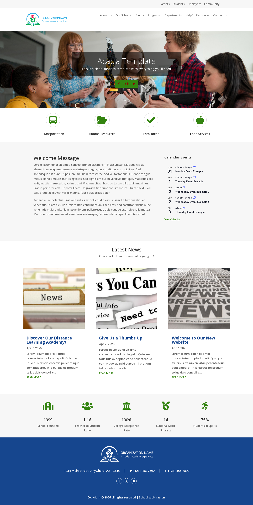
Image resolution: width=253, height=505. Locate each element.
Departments (173, 15)
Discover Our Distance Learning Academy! (49, 340)
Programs (154, 15)
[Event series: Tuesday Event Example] (194, 177)
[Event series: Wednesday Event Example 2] (184, 187)
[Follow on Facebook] (119, 481)
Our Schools (123, 15)
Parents (165, 4)
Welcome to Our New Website (193, 340)
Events (139, 15)
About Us (106, 15)
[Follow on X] (126, 481)
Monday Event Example (189, 171)
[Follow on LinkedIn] (134, 481)
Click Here (126, 83)
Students (179, 4)
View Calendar (172, 219)
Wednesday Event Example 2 (192, 191)
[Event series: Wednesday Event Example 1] (194, 197)
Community (211, 4)
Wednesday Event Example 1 (192, 202)
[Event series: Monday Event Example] (194, 167)
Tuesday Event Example (189, 181)
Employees (194, 4)
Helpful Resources (197, 15)
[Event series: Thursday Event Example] (184, 207)
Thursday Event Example (190, 212)
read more (34, 377)
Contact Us (220, 15)
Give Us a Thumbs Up (120, 338)
